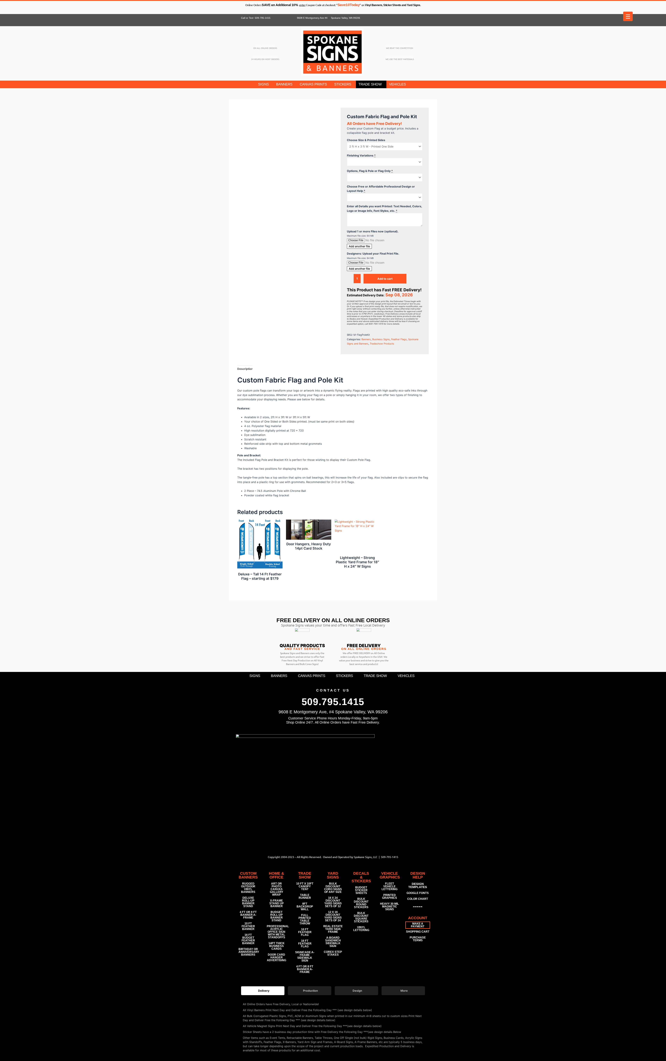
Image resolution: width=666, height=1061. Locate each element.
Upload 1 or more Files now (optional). (373, 231)
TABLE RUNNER (305, 896)
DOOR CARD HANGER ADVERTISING (276, 957)
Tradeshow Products (382, 343)
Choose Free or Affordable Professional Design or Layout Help (381, 189)
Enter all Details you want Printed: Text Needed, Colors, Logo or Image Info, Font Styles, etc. (384, 208)
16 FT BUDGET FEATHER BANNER (248, 939)
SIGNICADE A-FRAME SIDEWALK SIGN (304, 956)
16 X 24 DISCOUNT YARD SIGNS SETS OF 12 (333, 902)
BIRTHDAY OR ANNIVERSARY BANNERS (248, 952)
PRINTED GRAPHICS (389, 896)
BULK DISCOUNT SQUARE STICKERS (361, 917)
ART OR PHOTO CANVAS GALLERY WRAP (276, 889)
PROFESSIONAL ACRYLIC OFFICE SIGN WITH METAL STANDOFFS (276, 932)
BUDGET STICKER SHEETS (361, 890)
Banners (366, 339)
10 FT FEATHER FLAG (304, 932)
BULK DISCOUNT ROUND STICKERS (361, 903)
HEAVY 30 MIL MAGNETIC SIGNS (389, 906)
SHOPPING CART (417, 931)
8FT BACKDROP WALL (305, 906)
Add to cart (384, 278)
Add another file (359, 246)
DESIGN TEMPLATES (417, 885)
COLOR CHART (417, 898)
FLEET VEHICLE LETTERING (390, 886)
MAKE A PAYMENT (417, 925)
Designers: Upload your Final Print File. (373, 253)
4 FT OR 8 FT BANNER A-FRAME (248, 915)
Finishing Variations (361, 155)
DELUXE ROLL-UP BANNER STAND (248, 902)
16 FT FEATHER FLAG (304, 943)
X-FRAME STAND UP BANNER (276, 903)
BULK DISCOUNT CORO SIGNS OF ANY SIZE (333, 887)
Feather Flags (399, 339)
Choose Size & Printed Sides (366, 140)
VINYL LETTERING (361, 929)
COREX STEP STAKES (333, 953)
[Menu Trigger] (628, 16)
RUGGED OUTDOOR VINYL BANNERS (248, 887)
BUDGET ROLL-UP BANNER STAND (276, 916)
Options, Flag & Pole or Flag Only (370, 171)
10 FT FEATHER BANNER (248, 926)
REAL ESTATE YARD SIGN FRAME (333, 929)
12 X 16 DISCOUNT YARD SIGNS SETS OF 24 (333, 916)
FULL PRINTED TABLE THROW (304, 919)
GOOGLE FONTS (418, 893)
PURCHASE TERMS (418, 939)
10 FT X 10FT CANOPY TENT (304, 886)
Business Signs (381, 339)
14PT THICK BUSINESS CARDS (276, 946)
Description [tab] (245, 369)
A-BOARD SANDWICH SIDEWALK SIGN (333, 941)
